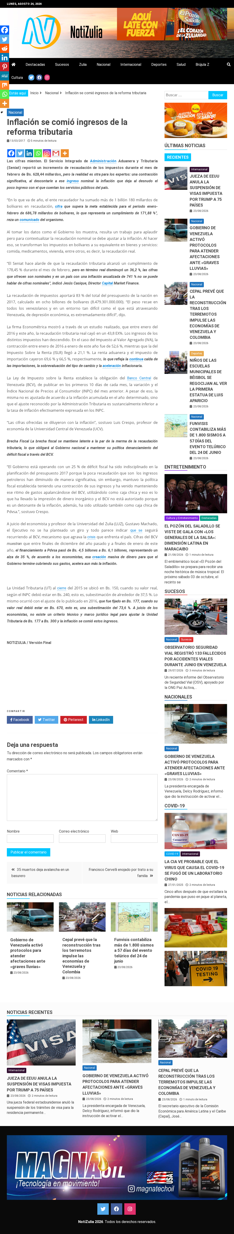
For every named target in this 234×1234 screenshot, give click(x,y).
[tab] (178, 157)
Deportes (159, 64)
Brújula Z (202, 64)
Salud (181, 64)
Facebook (20, 720)
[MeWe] (4, 75)
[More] (65, 153)
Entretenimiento (185, 467)
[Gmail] (56, 153)
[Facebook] (11, 153)
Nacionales (178, 697)
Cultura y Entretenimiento (182, 518)
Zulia (83, 64)
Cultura (17, 77)
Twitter (48, 720)
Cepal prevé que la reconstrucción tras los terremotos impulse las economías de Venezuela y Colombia (81, 955)
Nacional (103, 64)
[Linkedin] (29, 153)
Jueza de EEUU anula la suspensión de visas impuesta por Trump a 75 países (39, 1084)
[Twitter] (20, 153)
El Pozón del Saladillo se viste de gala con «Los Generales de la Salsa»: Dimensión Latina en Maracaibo (192, 538)
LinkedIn (102, 720)
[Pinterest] (4, 66)
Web (114, 831)
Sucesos (62, 64)
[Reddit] (4, 48)
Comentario (17, 771)
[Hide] (2, 112)
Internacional (130, 64)
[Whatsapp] (38, 153)
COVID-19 (175, 806)
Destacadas (35, 64)
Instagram (130, 1209)
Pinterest (75, 720)
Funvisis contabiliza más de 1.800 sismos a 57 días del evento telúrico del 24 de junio (134, 950)
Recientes (178, 157)
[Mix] (4, 85)
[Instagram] (47, 153)
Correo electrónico (74, 831)
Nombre (13, 831)
